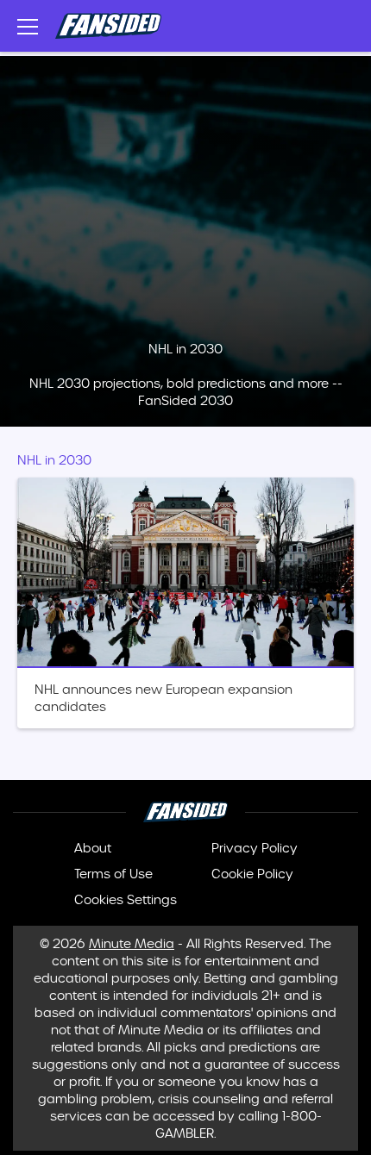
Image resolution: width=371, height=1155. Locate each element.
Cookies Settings (125, 899)
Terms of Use (113, 874)
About (92, 848)
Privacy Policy (254, 848)
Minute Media (131, 943)
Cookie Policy (252, 874)
